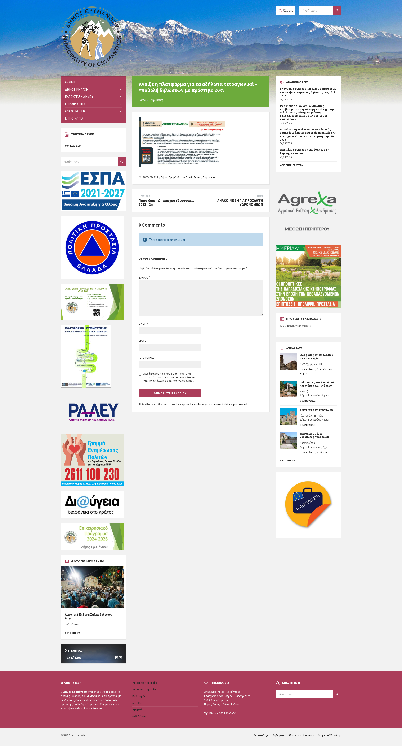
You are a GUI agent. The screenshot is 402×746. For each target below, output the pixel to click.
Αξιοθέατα (309, 369)
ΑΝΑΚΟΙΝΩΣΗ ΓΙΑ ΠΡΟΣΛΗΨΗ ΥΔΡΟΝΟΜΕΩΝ (240, 202)
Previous (144, 195)
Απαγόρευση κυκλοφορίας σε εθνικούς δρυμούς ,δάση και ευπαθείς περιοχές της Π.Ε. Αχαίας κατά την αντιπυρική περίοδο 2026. (308, 134)
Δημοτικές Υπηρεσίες (144, 683)
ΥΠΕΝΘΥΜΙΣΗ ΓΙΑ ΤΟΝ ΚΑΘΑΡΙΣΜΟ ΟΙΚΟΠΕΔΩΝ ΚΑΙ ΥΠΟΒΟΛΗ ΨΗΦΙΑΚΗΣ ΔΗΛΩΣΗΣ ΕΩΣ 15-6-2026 (308, 92)
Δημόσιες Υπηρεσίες (144, 689)
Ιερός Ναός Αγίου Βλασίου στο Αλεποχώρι (316, 356)
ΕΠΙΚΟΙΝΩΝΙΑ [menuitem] (74, 118)
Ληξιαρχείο (279, 735)
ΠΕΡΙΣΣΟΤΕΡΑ (72, 632)
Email (143, 340)
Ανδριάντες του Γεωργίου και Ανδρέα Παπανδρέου (317, 383)
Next (260, 195)
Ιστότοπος (146, 357)
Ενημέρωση (156, 100)
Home (142, 100)
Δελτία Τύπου (193, 177)
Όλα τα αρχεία (73, 145)
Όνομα (144, 323)
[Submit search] (337, 10)
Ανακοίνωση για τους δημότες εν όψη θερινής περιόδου (304, 151)
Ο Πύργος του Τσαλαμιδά (316, 409)
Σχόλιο (144, 277)
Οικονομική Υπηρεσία (301, 735)
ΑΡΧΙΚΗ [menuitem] (70, 82)
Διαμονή (137, 710)
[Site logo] (92, 68)
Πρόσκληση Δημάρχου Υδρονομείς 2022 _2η (166, 202)
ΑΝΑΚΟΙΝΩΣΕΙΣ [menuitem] (75, 111)
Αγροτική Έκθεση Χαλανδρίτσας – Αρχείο (89, 616)
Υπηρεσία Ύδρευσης (329, 735)
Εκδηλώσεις (139, 716)
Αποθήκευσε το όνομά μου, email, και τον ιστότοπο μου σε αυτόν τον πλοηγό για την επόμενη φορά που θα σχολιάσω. (169, 377)
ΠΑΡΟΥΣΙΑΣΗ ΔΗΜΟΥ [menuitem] (79, 97)
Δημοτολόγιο (261, 735)
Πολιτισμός (139, 696)
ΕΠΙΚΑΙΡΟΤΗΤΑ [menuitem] (75, 104)
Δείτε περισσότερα (291, 165)
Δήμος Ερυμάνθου (171, 177)
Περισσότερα (287, 460)
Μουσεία (322, 452)
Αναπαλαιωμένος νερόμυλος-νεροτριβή (314, 435)
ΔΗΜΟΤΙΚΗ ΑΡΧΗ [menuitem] (76, 89)
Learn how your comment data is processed (218, 404)
